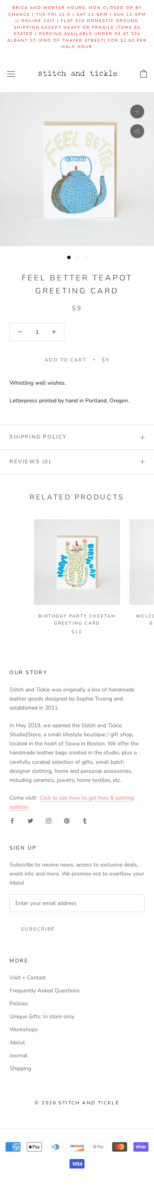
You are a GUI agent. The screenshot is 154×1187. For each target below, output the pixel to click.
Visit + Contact (27, 977)
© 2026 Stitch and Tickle (77, 1103)
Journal (18, 1055)
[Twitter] (30, 820)
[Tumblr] (85, 820)
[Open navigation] (11, 74)
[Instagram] (48, 820)
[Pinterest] (66, 820)
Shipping (20, 1068)
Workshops (23, 1029)
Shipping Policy (38, 437)
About (17, 1042)
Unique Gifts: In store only (41, 1016)
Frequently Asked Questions (44, 990)
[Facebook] (12, 820)
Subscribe (38, 929)
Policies (18, 1003)
